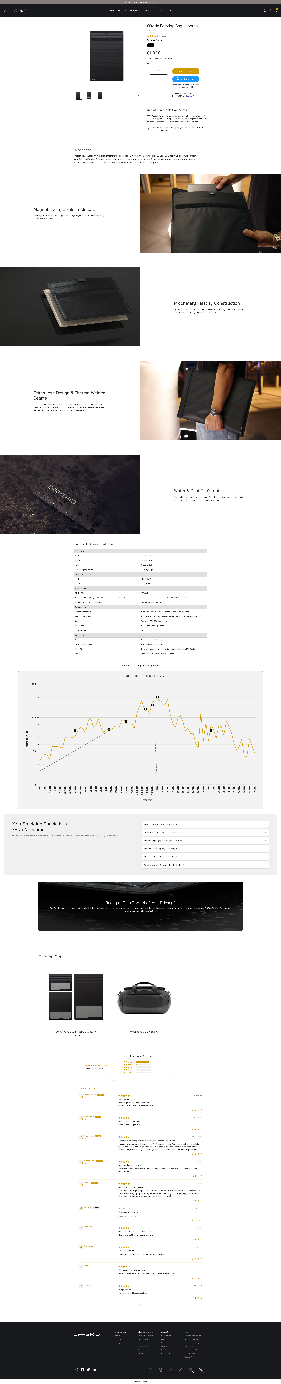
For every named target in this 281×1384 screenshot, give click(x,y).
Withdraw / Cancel (140, 1382)
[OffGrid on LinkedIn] (94, 1369)
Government (166, 1336)
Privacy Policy (190, 1353)
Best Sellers (143, 1346)
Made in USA (143, 1339)
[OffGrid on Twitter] (88, 1369)
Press (163, 1343)
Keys (117, 1346)
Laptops (118, 1343)
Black (150, 45)
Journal (164, 1346)
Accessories (120, 1350)
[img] (124, 1096)
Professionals (143, 1343)
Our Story (165, 1350)
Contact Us (165, 1353)
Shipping (150, 58)
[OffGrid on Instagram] (76, 1369)
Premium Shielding (145, 1336)
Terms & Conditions (192, 1350)
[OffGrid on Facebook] (82, 1369)
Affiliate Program (191, 1339)
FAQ (163, 1339)
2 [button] (139, 1305)
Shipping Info (190, 1346)
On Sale (141, 1353)
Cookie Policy (190, 1357)
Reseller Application (193, 1336)
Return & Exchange (192, 1343)
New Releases (144, 1350)
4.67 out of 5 (103, 1065)
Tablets (118, 1339)
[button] (153, 36)
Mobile (117, 1336)
